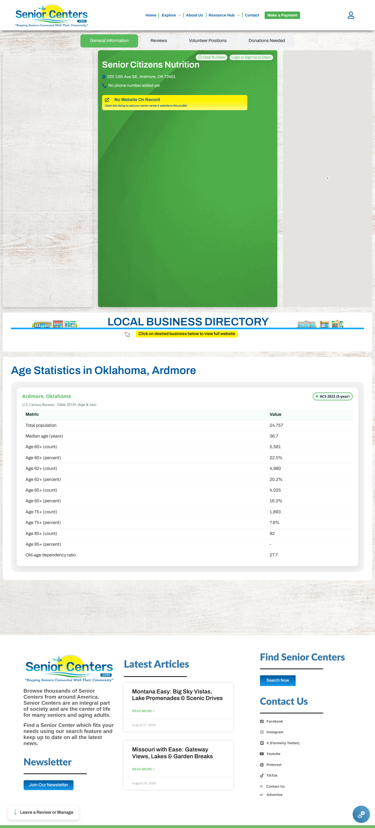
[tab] (109, 41)
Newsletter (48, 762)
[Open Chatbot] (361, 814)
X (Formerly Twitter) (283, 743)
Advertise (274, 795)
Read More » (143, 711)
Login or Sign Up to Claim (251, 57)
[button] (43, 812)
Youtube (273, 754)
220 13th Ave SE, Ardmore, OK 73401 (141, 77)
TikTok (272, 775)
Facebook (275, 721)
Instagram (275, 732)
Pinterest (274, 765)
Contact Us (275, 786)
